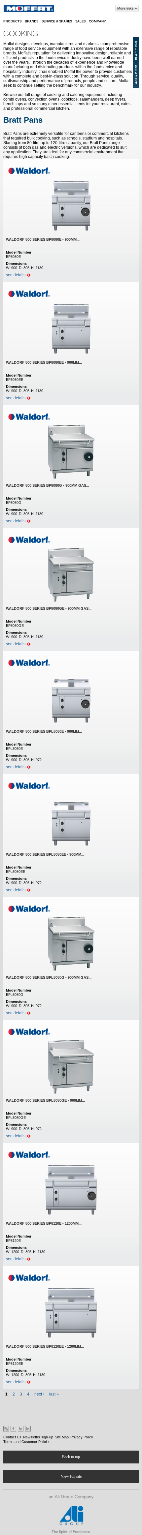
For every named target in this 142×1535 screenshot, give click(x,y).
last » (54, 1394)
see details (15, 275)
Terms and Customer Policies (27, 1442)
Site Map (62, 1437)
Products (12, 21)
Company (97, 21)
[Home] (28, 8)
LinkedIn (28, 1428)
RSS (6, 1428)
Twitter (20, 1428)
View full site (71, 1476)
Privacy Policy (81, 1437)
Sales (80, 21)
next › (39, 1394)
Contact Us (12, 1437)
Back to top (71, 1457)
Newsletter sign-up (38, 1437)
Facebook (13, 1428)
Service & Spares (57, 21)
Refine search (136, 62)
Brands (31, 21)
